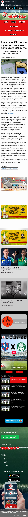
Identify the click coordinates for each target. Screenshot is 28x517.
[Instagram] (5, 449)
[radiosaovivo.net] (14, 421)
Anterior (9, 372)
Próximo (19, 372)
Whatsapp (15, 168)
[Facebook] (2, 449)
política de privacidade (11, 512)
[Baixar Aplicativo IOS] (9, 9)
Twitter (9, 168)
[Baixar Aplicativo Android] (18, 9)
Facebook (4, 168)
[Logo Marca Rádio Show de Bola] (14, 14)
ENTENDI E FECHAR (20, 515)
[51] (14, 212)
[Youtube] (8, 449)
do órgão (11, 113)
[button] (3, 184)
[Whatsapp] (11, 449)
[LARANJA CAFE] (14, 321)
